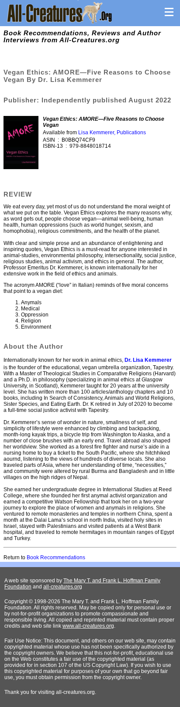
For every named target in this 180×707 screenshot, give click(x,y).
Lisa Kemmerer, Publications (112, 132)
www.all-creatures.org (88, 626)
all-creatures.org (62, 587)
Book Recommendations (56, 557)
